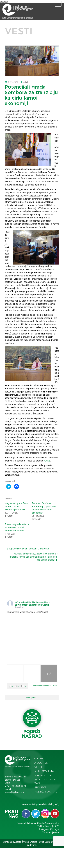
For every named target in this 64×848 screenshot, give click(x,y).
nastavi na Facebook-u (41, 685)
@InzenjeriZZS (52, 826)
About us (41, 763)
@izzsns (55, 832)
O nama (40, 758)
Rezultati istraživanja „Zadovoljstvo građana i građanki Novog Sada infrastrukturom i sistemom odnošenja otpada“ (33, 556)
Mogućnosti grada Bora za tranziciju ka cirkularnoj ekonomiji (16, 506)
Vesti (38, 767)
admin (26, 81)
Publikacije (42, 775)
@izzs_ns (54, 829)
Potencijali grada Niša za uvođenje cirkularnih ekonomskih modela (17, 527)
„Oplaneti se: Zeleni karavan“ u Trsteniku (28, 548)
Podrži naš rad (45, 791)
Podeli (55, 685)
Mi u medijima (44, 771)
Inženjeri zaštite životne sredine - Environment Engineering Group (32, 603)
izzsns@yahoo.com (14, 792)
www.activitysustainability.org (40, 804)
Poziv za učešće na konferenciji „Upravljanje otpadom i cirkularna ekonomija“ (44, 508)
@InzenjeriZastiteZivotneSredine (43, 822)
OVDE (47, 460)
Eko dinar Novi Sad (45, 781)
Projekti (40, 787)
